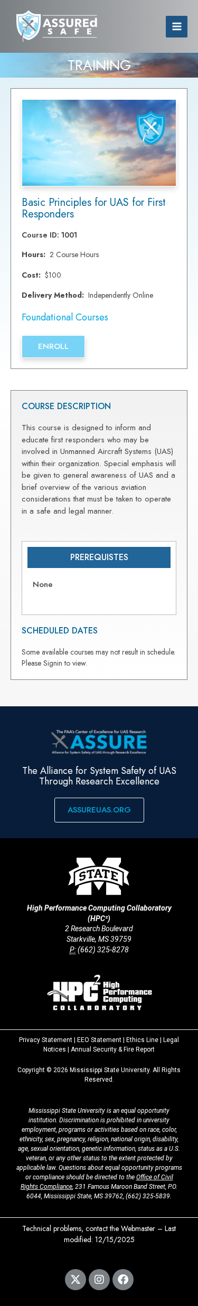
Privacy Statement (45, 1040)
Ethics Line (142, 1040)
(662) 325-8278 (103, 949)
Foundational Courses (65, 317)
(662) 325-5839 (148, 1196)
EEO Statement (99, 1040)
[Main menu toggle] (176, 26)
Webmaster (138, 1228)
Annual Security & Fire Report (113, 1049)
